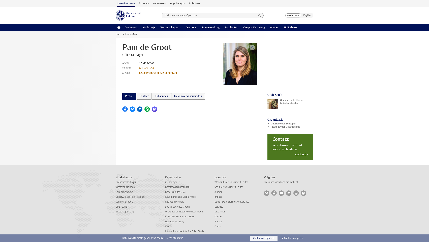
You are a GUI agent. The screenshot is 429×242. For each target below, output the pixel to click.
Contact (300, 154)
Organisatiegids (177, 3)
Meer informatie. (175, 238)
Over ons (191, 27)
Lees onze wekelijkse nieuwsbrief (281, 182)
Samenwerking (211, 27)
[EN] (307, 15)
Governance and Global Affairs (180, 197)
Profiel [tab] (129, 96)
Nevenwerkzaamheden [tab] (188, 96)
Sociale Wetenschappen (177, 206)
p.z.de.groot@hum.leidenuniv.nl (157, 73)
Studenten (144, 3)
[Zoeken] (260, 15)
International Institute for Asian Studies (185, 231)
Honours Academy (174, 221)
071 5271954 (146, 68)
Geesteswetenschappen (283, 123)
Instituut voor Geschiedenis (285, 126)
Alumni (274, 27)
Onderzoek (131, 27)
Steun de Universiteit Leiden (228, 187)
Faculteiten (231, 27)
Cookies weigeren (293, 238)
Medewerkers (159, 3)
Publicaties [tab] (161, 96)
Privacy (218, 221)
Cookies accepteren (263, 238)
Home (118, 34)
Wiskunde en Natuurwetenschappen (184, 211)
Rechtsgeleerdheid (174, 201)
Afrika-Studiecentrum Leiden (180, 216)
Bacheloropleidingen (126, 182)
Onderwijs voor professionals (130, 197)
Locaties (218, 206)
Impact (218, 197)
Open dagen (122, 206)
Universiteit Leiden (126, 3)
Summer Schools (124, 201)
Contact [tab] (144, 96)
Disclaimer (219, 211)
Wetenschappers (170, 27)
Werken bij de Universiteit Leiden (231, 182)
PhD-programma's (125, 192)
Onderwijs (149, 27)
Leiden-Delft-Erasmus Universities (231, 201)
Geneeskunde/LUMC (175, 192)
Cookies (218, 216)
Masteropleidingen (125, 187)
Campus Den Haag (254, 27)
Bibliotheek (194, 3)
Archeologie (171, 182)
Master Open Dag (125, 211)
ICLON (168, 226)
